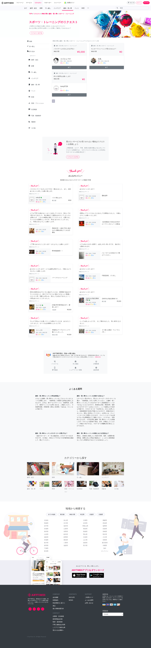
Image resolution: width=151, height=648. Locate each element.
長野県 (66, 531)
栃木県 (46, 542)
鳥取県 (85, 528)
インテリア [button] (57, 8)
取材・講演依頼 (57, 622)
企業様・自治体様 (58, 616)
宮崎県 (105, 540)
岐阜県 (66, 534)
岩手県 (46, 526)
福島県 (46, 537)
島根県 (85, 531)
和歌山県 (85, 526)
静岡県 (66, 537)
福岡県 (105, 526)
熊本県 (105, 534)
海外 (104, 548)
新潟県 (46, 551)
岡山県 (85, 534)
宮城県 (46, 528)
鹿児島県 (105, 542)
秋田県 (46, 531)
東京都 (62, 514)
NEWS (71, 600)
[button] (131, 2)
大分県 (105, 537)
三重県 (66, 542)
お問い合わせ (89, 603)
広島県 (85, 537)
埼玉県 (82, 514)
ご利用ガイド (89, 597)
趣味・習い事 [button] (67, 8)
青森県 (46, 523)
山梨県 (66, 528)
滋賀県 (66, 545)
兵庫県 (85, 520)
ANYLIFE (72, 597)
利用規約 (55, 600)
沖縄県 (105, 545)
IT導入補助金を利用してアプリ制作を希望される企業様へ (59, 627)
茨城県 (46, 540)
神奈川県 (72, 514)
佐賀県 (105, 528)
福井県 (66, 526)
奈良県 (85, 523)
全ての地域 (51, 514)
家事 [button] (41, 8)
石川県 (66, 523)
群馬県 (46, 545)
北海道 (46, 520)
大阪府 (91, 514)
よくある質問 (89, 600)
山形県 (46, 534)
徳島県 (85, 542)
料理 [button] (83, 8)
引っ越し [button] (48, 8)
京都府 (101, 514)
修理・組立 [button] (33, 8)
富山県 (66, 520)
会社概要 (55, 597)
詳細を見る (98, 357)
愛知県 (66, 540)
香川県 (85, 545)
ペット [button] (77, 8)
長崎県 (105, 531)
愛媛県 (105, 520)
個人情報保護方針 (58, 608)
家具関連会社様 (57, 619)
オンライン (104, 551)
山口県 (85, 540)
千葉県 (46, 548)
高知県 (105, 523)
